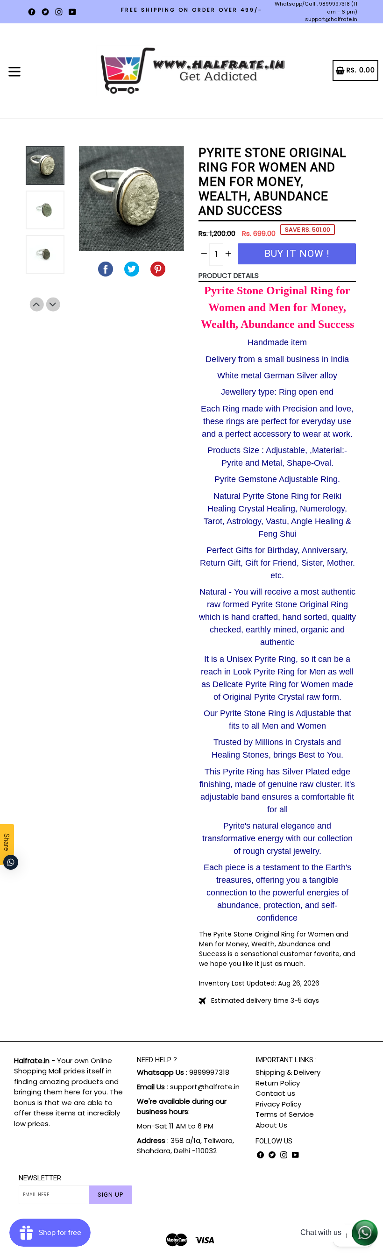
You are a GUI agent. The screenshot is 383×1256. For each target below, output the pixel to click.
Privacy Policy (278, 1104)
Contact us (275, 1093)
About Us (271, 1125)
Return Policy (277, 1083)
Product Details (229, 275)
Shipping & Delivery (287, 1072)
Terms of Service (284, 1114)
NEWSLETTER (40, 1178)
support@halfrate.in (331, 19)
